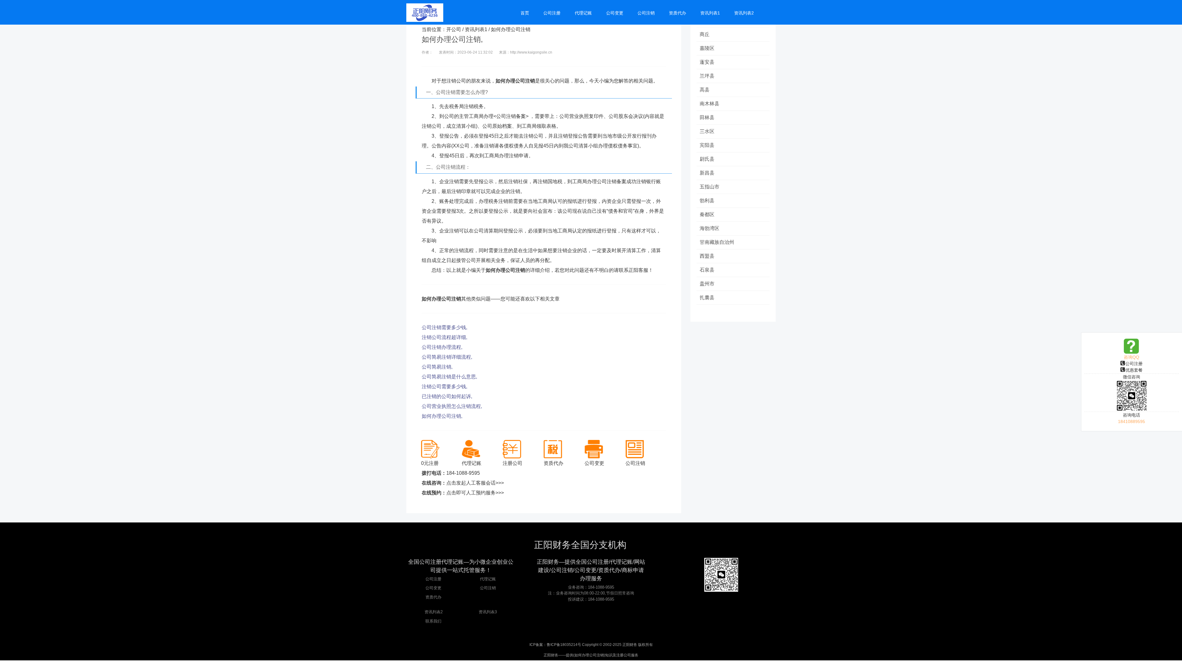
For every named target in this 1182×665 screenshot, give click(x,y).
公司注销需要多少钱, (444, 327)
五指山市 (709, 186)
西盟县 (707, 256)
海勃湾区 (709, 228)
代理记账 (488, 579)
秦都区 (707, 214)
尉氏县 (707, 159)
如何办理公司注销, (442, 416)
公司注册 (1134, 363)
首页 (525, 12)
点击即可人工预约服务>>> (475, 492)
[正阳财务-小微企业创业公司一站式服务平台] (424, 12)
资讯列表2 (433, 612)
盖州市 (707, 283)
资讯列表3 (488, 612)
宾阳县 (707, 145)
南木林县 (709, 103)
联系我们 (433, 621)
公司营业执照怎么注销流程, (452, 406)
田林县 (707, 117)
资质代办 (433, 597)
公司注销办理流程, (442, 347)
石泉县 (707, 269)
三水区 (707, 131)
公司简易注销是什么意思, (449, 376)
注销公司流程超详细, (444, 337)
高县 (705, 89)
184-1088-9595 (463, 473)
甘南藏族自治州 (717, 242)
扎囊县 (707, 297)
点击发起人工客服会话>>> (475, 483)
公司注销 (488, 588)
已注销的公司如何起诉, (447, 396)
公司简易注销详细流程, (447, 357)
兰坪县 (707, 76)
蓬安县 (707, 62)
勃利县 (707, 200)
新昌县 (707, 172)
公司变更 (433, 588)
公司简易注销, (437, 366)
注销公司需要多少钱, (444, 386)
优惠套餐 (1134, 370)
